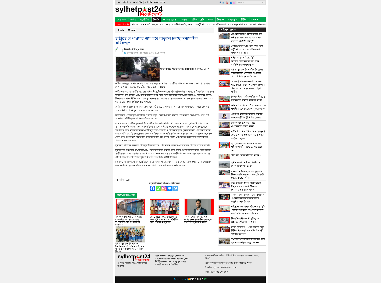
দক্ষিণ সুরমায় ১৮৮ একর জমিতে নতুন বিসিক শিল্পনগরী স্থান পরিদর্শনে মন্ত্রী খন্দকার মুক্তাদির (247, 231)
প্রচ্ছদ (133, 30)
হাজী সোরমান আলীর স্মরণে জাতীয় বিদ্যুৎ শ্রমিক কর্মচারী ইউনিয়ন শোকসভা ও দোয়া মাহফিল (246, 186)
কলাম (210, 19)
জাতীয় (133, 19)
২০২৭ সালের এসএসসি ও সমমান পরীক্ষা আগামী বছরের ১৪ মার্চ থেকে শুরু (246, 147)
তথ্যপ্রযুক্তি (232, 19)
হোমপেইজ (121, 19)
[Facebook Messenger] (169, 188)
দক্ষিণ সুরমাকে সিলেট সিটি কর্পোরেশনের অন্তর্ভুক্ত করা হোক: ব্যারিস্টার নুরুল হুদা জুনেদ (198, 219)
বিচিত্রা (244, 19)
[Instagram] (164, 188)
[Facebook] (152, 188)
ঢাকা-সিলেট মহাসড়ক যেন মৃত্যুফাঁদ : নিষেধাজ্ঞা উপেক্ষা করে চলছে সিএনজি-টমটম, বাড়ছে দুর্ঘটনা (248, 175)
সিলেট (156, 19)
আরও (253, 19)
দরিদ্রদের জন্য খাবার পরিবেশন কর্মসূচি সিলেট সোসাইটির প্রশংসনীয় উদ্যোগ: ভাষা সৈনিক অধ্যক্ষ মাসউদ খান (248, 210)
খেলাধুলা (183, 19)
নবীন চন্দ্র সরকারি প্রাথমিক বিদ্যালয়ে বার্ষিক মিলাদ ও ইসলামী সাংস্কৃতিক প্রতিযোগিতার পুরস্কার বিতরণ (130, 247)
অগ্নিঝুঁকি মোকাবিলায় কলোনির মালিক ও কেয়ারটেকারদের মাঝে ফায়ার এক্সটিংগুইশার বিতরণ (247, 198)
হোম (122, 30)
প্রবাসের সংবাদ (169, 19)
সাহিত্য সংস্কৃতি (197, 19)
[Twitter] (175, 188)
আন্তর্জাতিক (144, 19)
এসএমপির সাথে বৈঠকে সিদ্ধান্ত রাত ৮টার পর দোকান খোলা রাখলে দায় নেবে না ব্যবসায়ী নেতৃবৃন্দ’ (128, 220)
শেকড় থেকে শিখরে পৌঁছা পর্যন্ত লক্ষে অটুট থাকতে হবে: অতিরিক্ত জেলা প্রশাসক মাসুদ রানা (197, 24)
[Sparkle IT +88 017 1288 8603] (197, 279)
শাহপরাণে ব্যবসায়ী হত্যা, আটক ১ (246, 155)
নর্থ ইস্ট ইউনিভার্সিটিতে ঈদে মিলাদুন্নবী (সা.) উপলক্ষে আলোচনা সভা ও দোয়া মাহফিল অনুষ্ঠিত (248, 135)
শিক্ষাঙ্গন (220, 19)
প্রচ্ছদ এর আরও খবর (126, 195)
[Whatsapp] (158, 188)
